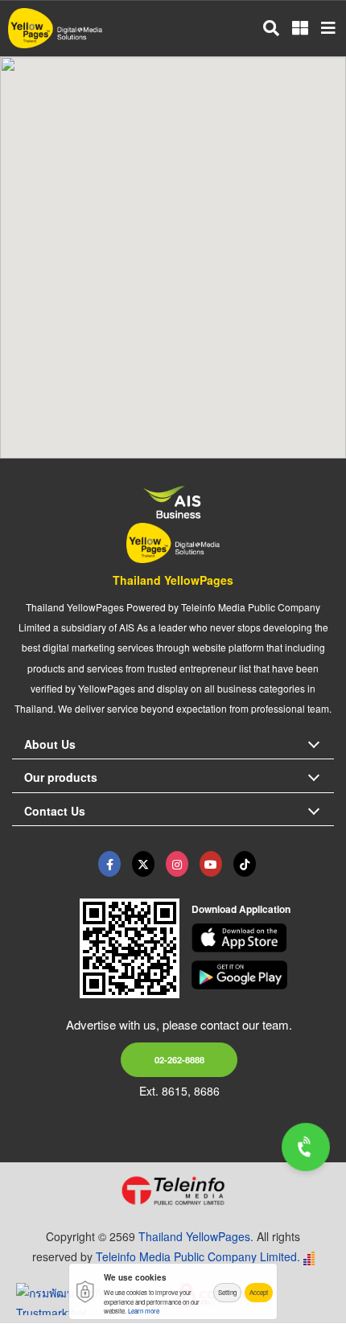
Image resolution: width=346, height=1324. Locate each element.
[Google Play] (263, 974)
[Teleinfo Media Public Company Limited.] (173, 1190)
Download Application (241, 909)
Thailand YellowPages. (195, 1236)
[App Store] (263, 937)
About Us (50, 744)
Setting (227, 1292)
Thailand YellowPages (173, 580)
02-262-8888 (179, 1059)
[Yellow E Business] (109, 864)
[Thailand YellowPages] (143, 864)
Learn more (143, 1310)
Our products (60, 777)
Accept (258, 1292)
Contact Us (54, 811)
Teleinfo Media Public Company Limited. (198, 1256)
